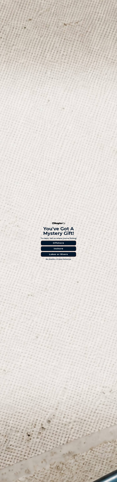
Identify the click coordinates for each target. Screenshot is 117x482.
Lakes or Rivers (58, 254)
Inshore (58, 248)
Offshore (58, 243)
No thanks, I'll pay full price (58, 259)
